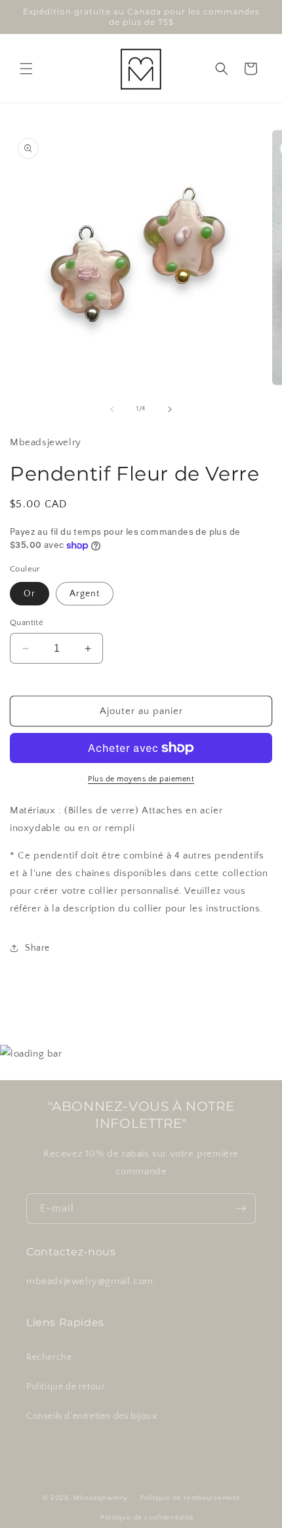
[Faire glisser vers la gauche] (112, 409)
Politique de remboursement (189, 1498)
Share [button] (37, 948)
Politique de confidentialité (147, 1517)
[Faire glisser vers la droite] (169, 409)
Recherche (48, 1357)
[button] (26, 68)
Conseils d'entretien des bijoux (91, 1416)
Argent (85, 593)
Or (29, 593)
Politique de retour (65, 1387)
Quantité (26, 622)
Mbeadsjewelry (100, 1497)
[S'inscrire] (240, 1208)
